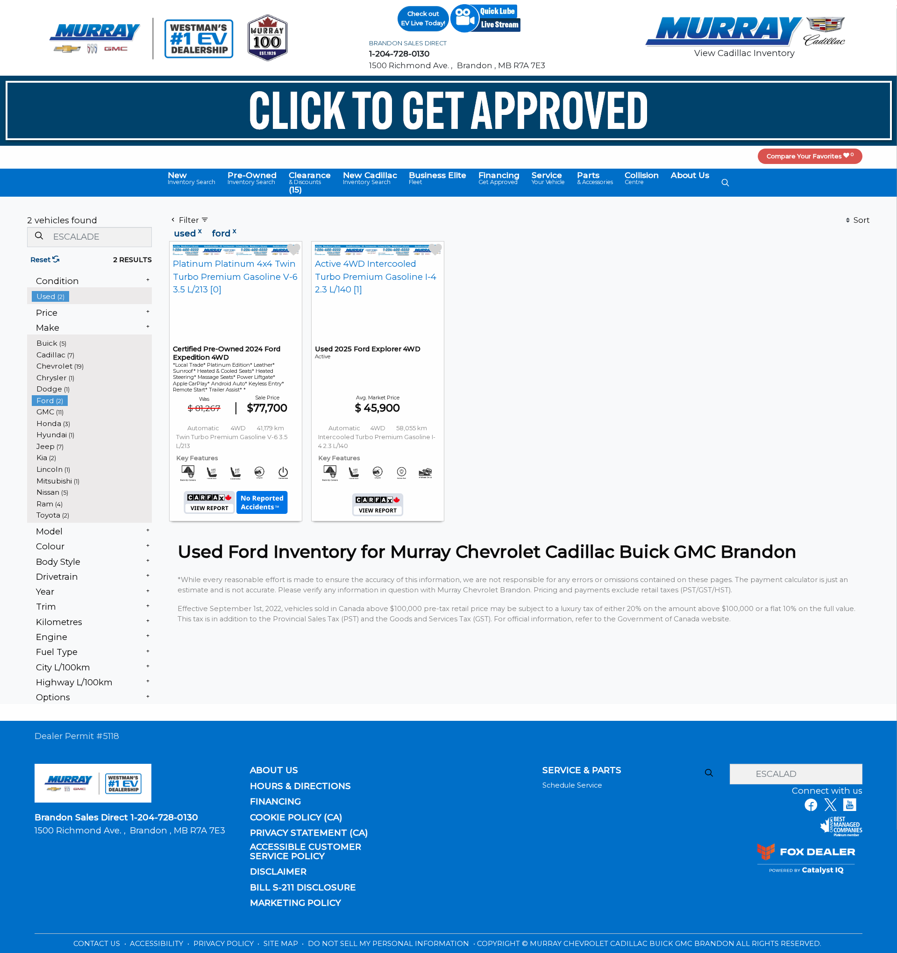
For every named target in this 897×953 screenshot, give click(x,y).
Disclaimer (278, 871)
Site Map (281, 943)
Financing (275, 801)
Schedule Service (572, 785)
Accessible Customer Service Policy (305, 851)
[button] (191, 178)
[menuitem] (92, 296)
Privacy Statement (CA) (309, 833)
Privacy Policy (224, 943)
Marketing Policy (295, 903)
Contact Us (97, 943)
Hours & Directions (300, 786)
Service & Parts (581, 770)
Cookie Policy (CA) (296, 817)
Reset (41, 260)
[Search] (38, 236)
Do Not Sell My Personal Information (389, 943)
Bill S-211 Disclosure (303, 887)
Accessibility (157, 943)
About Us (274, 770)
